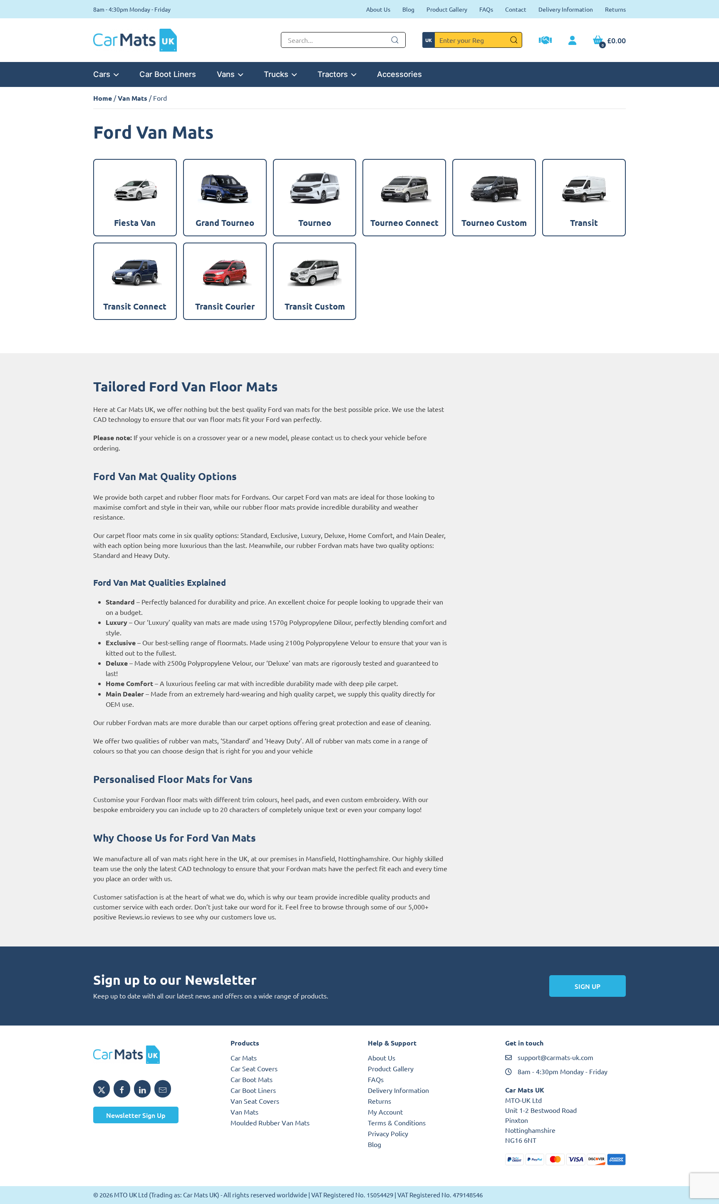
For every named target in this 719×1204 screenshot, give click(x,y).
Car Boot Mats (252, 1079)
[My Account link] (572, 41)
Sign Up (587, 986)
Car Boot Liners (167, 74)
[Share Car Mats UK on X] (101, 1088)
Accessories (399, 74)
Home (102, 98)
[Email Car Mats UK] (162, 1088)
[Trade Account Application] (545, 41)
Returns (615, 9)
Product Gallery (446, 9)
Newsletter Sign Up (136, 1115)
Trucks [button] (276, 74)
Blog (408, 9)
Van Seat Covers (255, 1101)
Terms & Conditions (397, 1122)
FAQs (486, 9)
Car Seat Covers (254, 1068)
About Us (378, 9)
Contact (515, 9)
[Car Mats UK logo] (153, 1054)
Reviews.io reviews (146, 916)
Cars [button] (101, 74)
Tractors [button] (332, 74)
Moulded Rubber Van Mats (270, 1122)
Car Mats (244, 1057)
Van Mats (132, 98)
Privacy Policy (388, 1133)
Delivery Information (565, 9)
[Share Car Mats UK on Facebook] (122, 1088)
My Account (385, 1111)
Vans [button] (226, 74)
